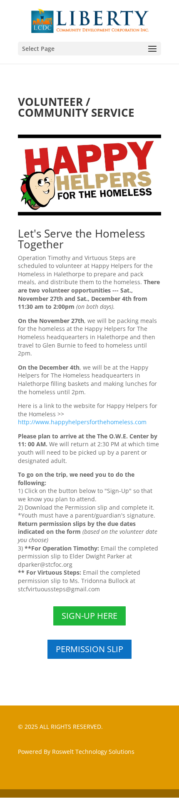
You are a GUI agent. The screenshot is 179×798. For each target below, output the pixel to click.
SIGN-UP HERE (89, 615)
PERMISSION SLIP (89, 649)
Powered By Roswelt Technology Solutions (76, 751)
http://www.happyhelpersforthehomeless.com (82, 422)
